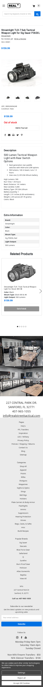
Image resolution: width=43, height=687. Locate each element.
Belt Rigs (23, 495)
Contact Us (23, 447)
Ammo (23, 509)
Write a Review (20, 39)
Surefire (23, 560)
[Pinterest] (22, 135)
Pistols (23, 473)
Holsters (23, 498)
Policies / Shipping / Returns (23, 444)
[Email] (9, 135)
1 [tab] (17, 326)
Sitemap (23, 454)
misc (23, 527)
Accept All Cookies (21, 683)
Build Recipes (23, 531)
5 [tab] (25, 326)
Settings (21, 672)
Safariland (23, 553)
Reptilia (23, 575)
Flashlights (23, 506)
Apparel (23, 470)
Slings (23, 491)
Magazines (23, 484)
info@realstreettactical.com (21, 416)
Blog (23, 451)
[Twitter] (17, 135)
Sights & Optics (23, 488)
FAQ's (23, 426)
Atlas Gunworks (23, 571)
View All (23, 578)
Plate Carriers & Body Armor (23, 502)
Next (40, 291)
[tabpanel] (21, 290)
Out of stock (10, 122)
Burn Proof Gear (23, 564)
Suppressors (23, 513)
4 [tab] (23, 326)
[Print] (13, 135)
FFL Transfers (23, 429)
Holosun (23, 567)
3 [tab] (21, 326)
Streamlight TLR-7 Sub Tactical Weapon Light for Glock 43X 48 (20, 288)
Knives (23, 520)
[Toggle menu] (3, 5)
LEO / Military (23, 436)
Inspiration (23, 433)
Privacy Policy (23, 440)
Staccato (23, 546)
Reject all (22, 678)
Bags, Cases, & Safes (23, 524)
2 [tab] (19, 326)
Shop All (23, 466)
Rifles (23, 477)
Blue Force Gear (23, 549)
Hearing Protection (23, 516)
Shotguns (23, 480)
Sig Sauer (23, 542)
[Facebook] (5, 135)
